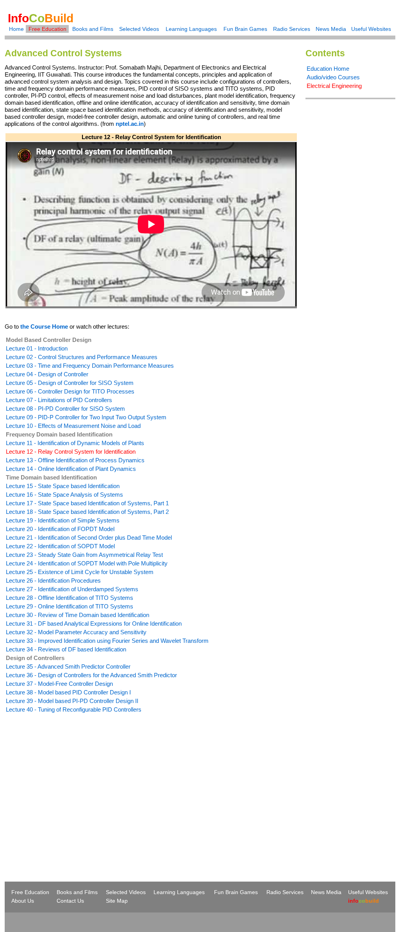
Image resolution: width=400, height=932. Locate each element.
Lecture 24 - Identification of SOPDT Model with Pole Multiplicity (87, 563)
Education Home (328, 68)
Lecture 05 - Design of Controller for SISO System (70, 382)
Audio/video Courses (333, 77)
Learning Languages (191, 29)
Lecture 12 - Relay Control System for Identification (71, 451)
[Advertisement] (70, 783)
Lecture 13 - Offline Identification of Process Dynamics (75, 460)
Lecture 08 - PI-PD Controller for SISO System (65, 408)
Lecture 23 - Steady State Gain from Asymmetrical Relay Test (84, 554)
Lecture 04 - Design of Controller (47, 374)
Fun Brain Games (245, 29)
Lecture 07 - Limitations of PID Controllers (59, 400)
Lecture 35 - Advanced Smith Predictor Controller (68, 666)
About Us (22, 901)
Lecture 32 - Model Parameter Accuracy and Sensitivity (76, 632)
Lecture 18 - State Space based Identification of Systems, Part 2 (87, 511)
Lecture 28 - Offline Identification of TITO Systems (69, 597)
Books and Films (92, 29)
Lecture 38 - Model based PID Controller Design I (68, 692)
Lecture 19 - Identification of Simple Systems (63, 520)
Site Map (117, 901)
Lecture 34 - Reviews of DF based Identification (66, 649)
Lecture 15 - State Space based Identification (63, 486)
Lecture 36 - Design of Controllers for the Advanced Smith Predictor (91, 675)
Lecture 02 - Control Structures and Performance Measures (81, 357)
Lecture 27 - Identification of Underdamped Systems (72, 589)
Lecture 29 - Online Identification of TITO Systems (69, 606)
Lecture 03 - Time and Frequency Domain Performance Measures (90, 365)
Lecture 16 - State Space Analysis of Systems (64, 494)
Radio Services (291, 29)
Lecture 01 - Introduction (37, 348)
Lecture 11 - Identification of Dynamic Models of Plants (75, 443)
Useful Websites (371, 29)
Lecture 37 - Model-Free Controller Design (59, 683)
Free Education (47, 29)
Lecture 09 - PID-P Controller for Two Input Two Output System (86, 417)
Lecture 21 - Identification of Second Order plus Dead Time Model (89, 537)
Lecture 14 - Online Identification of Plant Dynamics (71, 468)
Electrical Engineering (334, 85)
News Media (331, 29)
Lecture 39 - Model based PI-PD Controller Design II (72, 701)
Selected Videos (139, 29)
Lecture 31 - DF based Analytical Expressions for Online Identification (94, 623)
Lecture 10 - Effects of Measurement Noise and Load (73, 425)
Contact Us (70, 901)
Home (16, 29)
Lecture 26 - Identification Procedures (53, 580)
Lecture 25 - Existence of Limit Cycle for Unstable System (80, 572)
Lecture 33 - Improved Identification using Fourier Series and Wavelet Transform (107, 640)
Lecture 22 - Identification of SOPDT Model (60, 546)
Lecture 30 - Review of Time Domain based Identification (77, 615)
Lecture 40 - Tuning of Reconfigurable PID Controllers (73, 709)
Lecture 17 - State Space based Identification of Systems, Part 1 (87, 503)
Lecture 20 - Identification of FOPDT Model (60, 529)
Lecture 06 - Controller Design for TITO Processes (70, 391)
